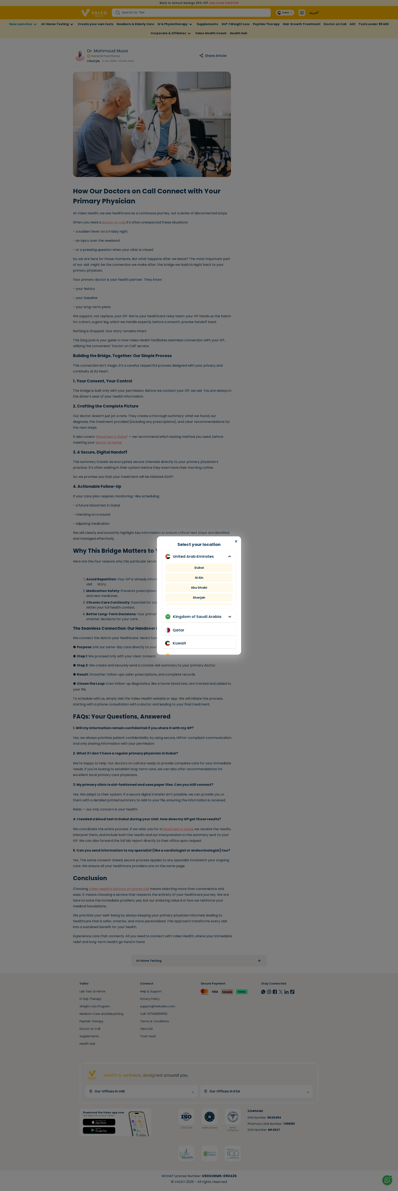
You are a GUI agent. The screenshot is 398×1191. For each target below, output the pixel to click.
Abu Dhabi (199, 588)
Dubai (199, 568)
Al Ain (199, 578)
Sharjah (199, 598)
